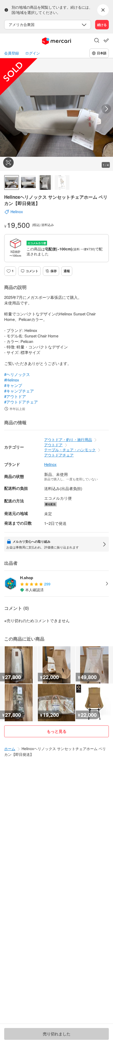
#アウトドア (15, 396)
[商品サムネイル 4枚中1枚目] (11, 182)
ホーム (9, 748)
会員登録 (11, 53)
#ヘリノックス (17, 374)
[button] (96, 41)
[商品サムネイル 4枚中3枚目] (45, 182)
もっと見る (56, 731)
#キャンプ (13, 385)
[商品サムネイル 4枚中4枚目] (62, 182)
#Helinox (11, 380)
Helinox (50, 464)
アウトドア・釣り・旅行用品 (68, 439)
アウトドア (53, 444)
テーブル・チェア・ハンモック (70, 449)
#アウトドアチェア (21, 402)
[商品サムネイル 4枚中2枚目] (28, 182)
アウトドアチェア (59, 455)
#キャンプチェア (19, 391)
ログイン (32, 53)
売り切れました (56, 1034)
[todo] (106, 40)
